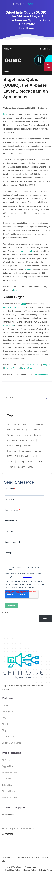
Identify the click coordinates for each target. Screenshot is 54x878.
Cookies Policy (29, 870)
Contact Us (7, 833)
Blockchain (38, 424)
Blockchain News (10, 772)
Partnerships (8, 736)
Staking (21, 461)
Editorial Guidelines (11, 742)
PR (16, 456)
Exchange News (9, 797)
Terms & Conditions (13, 867)
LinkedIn (8, 368)
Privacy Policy (31, 867)
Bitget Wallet (8, 325)
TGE (40, 461)
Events (37, 435)
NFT (9, 456)
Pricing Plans (8, 711)
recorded (27, 269)
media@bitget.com (42, 374)
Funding (24, 440)
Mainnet (28, 446)
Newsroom (30, 28)
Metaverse (26, 451)
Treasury (20, 467)
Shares (10, 461)
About (5, 724)
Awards (16, 424)
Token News (8, 785)
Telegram (46, 364)
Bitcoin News (8, 791)
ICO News (6, 778)
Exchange (12, 440)
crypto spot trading (26, 251)
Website (30, 364)
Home (21, 28)
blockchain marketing (17, 430)
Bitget (5, 114)
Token (10, 467)
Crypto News (8, 766)
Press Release (28, 456)
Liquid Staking (14, 446)
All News (6, 760)
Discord (16, 368)
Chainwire (35, 430)
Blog (4, 730)
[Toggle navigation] (48, 3)
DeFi (19, 435)
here (15, 290)
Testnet (31, 461)
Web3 (30, 467)
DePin (28, 435)
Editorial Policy (45, 870)
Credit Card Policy (12, 870)
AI (8, 424)
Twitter (38, 364)
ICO (33, 440)
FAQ (4, 717)
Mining (38, 451)
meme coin (12, 451)
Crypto (10, 435)
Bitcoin (26, 424)
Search (5, 612)
